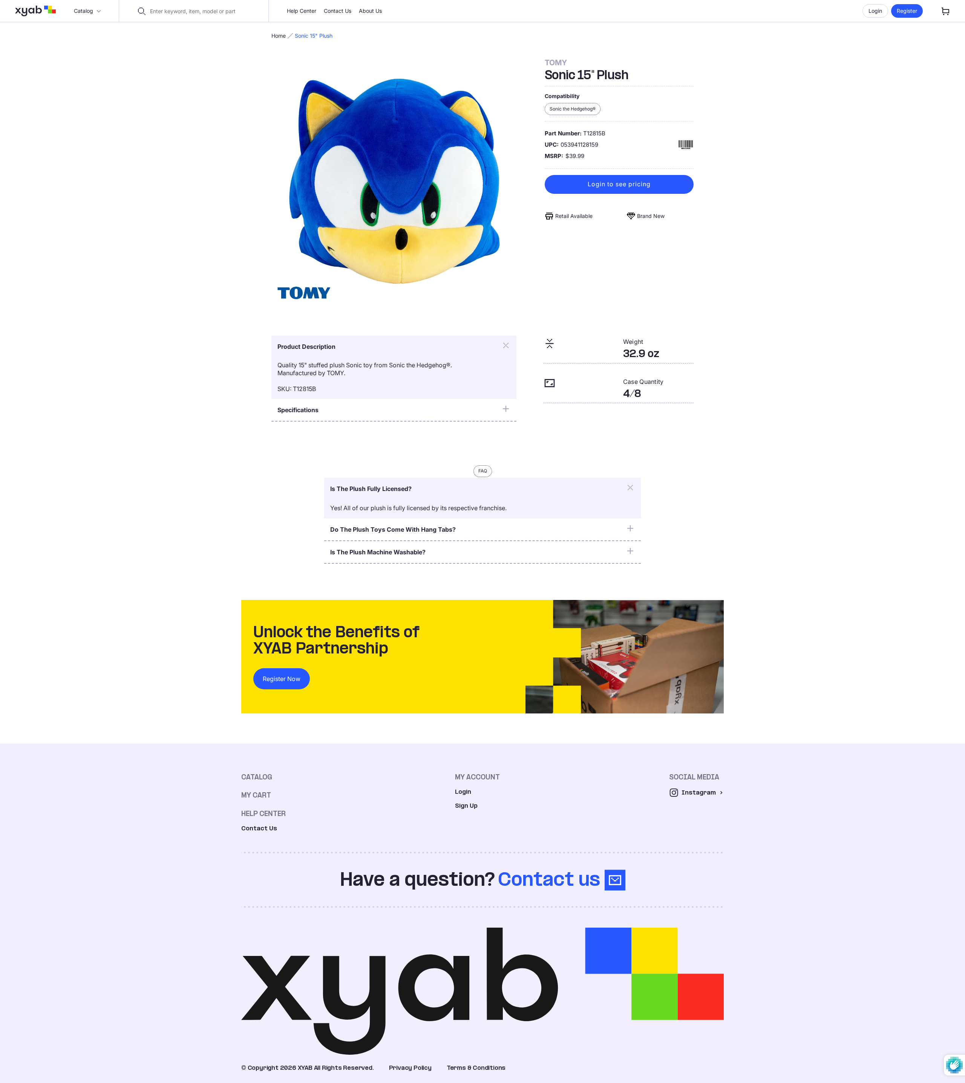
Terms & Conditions (476, 1068)
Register (907, 11)
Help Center (301, 11)
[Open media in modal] (394, 181)
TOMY (556, 62)
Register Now (281, 679)
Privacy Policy (410, 1068)
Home (278, 35)
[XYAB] (35, 11)
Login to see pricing (619, 184)
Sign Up (466, 805)
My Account (477, 777)
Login (875, 11)
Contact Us (337, 11)
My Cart (256, 795)
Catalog (83, 11)
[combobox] (198, 11)
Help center (263, 814)
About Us (370, 11)
